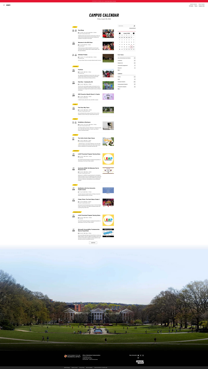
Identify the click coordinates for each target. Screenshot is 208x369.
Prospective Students (126, 87)
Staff (126, 79)
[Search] (134, 26)
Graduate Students (126, 82)
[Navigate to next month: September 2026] (133, 33)
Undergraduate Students (126, 84)
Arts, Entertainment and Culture (126, 58)
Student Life (126, 63)
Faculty (126, 77)
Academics (126, 60)
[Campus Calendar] (8, 5)
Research (126, 68)
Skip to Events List (131, 23)
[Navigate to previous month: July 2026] (119, 33)
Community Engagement (126, 65)
